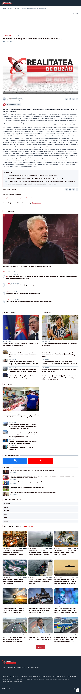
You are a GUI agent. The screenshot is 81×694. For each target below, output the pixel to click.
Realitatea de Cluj (28, 679)
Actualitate (16, 8)
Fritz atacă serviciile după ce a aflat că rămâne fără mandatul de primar (22, 377)
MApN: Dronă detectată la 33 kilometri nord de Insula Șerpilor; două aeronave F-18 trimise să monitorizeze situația (65, 582)
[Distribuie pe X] (77, 99)
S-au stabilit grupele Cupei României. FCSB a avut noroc (23, 293)
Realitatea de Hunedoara (63, 679)
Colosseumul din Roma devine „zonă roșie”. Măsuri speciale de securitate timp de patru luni (35, 178)
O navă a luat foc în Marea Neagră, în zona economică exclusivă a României (40, 581)
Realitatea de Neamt (46, 676)
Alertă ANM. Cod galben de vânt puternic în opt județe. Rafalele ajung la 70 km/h (65, 552)
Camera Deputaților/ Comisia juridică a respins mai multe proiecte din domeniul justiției (13, 552)
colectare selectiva (14, 198)
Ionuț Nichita (23, 635)
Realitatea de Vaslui (71, 676)
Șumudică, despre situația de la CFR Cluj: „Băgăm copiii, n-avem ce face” (27, 266)
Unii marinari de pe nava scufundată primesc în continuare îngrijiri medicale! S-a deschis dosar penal (40, 553)
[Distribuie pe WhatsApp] (73, 99)
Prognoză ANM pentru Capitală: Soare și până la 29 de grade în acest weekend (13, 581)
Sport (4, 271)
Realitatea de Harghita (7, 681)
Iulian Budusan (22, 577)
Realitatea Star (24, 676)
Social (7, 275)
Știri (11, 8)
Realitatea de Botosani (51, 679)
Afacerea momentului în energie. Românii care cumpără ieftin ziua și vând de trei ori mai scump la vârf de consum (23, 435)
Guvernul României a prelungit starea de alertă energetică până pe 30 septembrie (32, 184)
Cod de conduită (35, 667)
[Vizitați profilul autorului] (4, 99)
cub (5, 198)
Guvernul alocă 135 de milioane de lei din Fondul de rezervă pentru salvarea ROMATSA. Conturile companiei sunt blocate (24, 426)
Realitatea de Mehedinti (7, 679)
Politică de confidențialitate (23, 667)
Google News (36, 203)
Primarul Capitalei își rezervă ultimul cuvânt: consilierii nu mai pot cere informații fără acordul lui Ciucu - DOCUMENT (59, 363)
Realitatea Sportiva (14, 676)
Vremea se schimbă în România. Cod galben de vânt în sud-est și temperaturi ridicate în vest (14, 610)
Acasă (5, 8)
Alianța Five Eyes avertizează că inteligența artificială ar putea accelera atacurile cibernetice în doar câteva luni (65, 611)
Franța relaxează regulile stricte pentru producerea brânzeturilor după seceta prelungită (39, 610)
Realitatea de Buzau (73, 548)
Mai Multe (40, 647)
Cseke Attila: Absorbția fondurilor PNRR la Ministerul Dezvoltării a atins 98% (23, 442)
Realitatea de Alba (18, 679)
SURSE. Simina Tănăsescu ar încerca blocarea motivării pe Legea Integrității (29, 301)
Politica (8, 283)
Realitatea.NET (5, 676)
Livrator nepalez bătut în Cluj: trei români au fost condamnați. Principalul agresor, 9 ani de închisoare (65, 640)
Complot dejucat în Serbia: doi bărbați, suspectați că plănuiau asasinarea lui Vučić (32, 175)
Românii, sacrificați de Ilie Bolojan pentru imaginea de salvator (25, 285)
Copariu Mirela (17, 98)
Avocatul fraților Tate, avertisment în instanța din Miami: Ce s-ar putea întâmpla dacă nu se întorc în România (41, 181)
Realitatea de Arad (18, 681)
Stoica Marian (23, 548)
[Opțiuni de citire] (77, 690)
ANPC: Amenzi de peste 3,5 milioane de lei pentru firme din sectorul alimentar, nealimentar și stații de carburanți (21, 417)
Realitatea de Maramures (34, 676)
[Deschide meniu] (78, 3)
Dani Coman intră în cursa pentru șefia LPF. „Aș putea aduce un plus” (40, 638)
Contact (3, 667)
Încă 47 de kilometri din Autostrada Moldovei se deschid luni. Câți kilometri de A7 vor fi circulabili (14, 639)
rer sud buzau (26, 198)
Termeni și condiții (11, 667)
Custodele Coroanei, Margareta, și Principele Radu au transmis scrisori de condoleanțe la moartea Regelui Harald (60, 355)
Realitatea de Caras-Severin (59, 676)
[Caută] (73, 3)
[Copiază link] (66, 99)
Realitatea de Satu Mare (39, 679)
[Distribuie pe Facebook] (70, 99)
